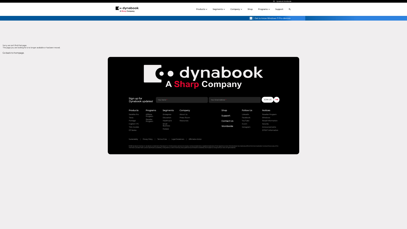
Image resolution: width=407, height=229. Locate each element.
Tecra (131, 118)
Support (226, 115)
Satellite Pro (134, 114)
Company (185, 110)
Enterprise (167, 114)
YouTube (245, 121)
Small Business (166, 125)
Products (134, 110)
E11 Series (133, 130)
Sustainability (133, 139)
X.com (244, 124)
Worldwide (227, 126)
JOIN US (268, 99)
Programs (151, 110)
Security (265, 124)
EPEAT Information (270, 130)
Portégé (132, 121)
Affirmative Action (195, 139)
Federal (166, 129)
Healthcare (167, 121)
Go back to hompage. (13, 53)
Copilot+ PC (134, 124)
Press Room (185, 118)
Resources (184, 121)
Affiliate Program (149, 115)
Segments (168, 110)
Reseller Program (149, 120)
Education (167, 118)
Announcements (269, 127)
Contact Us (227, 121)
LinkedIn (245, 114)
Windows (266, 118)
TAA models (134, 127)
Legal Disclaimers (177, 139)
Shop (224, 110)
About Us (183, 114)
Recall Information (269, 121)
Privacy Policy (148, 139)
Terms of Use (162, 139)
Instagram (246, 127)
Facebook (246, 118)
